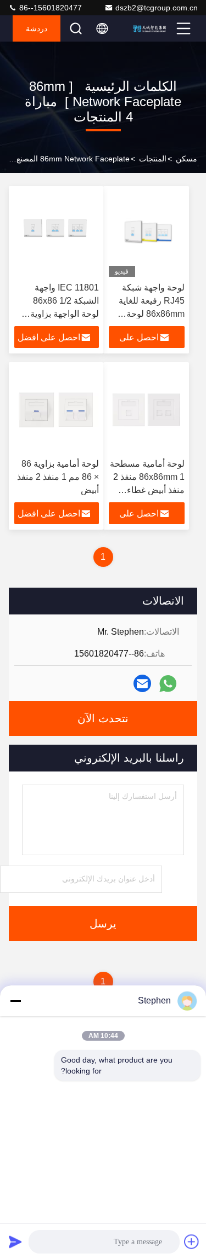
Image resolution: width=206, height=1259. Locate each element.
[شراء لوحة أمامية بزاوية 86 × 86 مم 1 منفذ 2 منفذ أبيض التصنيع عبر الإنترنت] (56, 410)
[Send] (15, 1241)
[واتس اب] (168, 683)
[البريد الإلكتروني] (142, 683)
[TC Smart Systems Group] (152, 28)
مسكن (186, 158)
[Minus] (15, 1000)
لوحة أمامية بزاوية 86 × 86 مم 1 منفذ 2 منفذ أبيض (58, 477)
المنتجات (152, 158)
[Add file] (191, 1241)
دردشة (36, 28)
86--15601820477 (49, 7)
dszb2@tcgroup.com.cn (156, 7)
